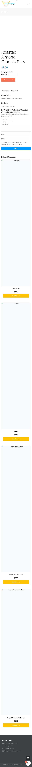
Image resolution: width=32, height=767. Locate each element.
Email (3, 138)
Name (3, 134)
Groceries (10, 72)
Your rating (4, 119)
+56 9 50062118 (8, 748)
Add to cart (9, 79)
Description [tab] (5, 91)
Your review (5, 124)
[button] (16, 296)
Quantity (4, 74)
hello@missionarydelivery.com (12, 751)
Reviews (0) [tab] (14, 91)
